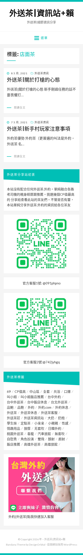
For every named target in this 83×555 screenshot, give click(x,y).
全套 (46, 391)
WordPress (70, 544)
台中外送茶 (15, 402)
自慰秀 (12, 439)
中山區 (34, 391)
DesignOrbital (37, 544)
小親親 (53, 423)
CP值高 (20, 391)
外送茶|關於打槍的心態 (33, 79)
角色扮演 (27, 439)
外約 (31, 407)
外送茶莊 (13, 418)
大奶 (51, 418)
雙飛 (41, 439)
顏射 (51, 439)
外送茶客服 (49, 413)
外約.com (44, 407)
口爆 (67, 391)
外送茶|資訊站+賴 (41, 13)
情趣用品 (13, 428)
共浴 (57, 391)
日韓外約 (54, 428)
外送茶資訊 (42, 73)
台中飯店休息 (37, 402)
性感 (65, 423)
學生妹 (12, 423)
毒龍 (30, 434)
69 (9, 391)
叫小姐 (12, 397)
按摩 (27, 428)
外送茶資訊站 (34, 418)
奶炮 (61, 418)
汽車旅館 (44, 434)
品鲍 (20, 407)
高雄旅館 (51, 444)
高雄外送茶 (32, 444)
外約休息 (61, 407)
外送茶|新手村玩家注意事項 (38, 129)
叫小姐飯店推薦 (32, 397)
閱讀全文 (19, 107)
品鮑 (10, 407)
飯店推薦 (13, 444)
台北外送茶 (59, 402)
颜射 (61, 439)
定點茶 (26, 423)
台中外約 (54, 397)
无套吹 (39, 428)
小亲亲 (39, 423)
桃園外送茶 (15, 434)
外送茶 (12, 413)
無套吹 (60, 434)
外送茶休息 (29, 413)
